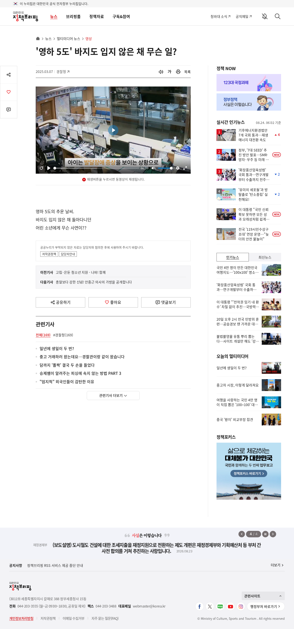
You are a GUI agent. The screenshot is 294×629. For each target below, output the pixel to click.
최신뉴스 (264, 257)
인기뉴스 (232, 257)
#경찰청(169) (63, 334)
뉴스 (53, 16)
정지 (265, 534)
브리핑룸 (73, 16)
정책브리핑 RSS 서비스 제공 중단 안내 (55, 565)
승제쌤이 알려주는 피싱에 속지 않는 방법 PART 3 (80, 373)
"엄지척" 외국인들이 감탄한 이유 (67, 381)
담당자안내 (68, 254)
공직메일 (242, 16)
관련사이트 (252, 595)
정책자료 (96, 16)
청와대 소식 (218, 16)
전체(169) (43, 334)
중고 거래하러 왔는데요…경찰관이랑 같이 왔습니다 (82, 356)
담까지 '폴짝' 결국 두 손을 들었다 (67, 365)
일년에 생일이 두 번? (57, 348)
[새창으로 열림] (178, 71)
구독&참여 (121, 16)
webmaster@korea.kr (149, 606)
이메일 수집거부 (73, 618)
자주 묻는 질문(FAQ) (104, 618)
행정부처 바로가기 (263, 606)
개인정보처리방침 (21, 618)
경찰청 (63, 71)
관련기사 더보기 (111, 395)
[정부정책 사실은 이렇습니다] (249, 102)
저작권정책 (49, 254)
